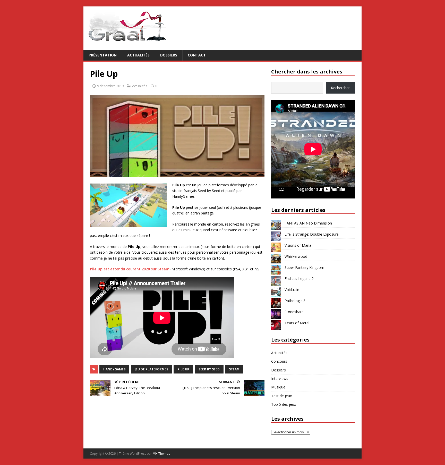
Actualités (138, 55)
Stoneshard (294, 311)
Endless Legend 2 (299, 278)
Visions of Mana (298, 245)
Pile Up (183, 369)
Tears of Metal (297, 322)
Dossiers (168, 55)
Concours (279, 361)
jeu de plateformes (151, 369)
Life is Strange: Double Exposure (312, 234)
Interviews (279, 378)
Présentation (103, 55)
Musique (278, 387)
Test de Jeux (281, 395)
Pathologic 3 (295, 300)
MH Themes (161, 453)
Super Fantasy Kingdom (304, 267)
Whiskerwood (296, 256)
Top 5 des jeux (283, 404)
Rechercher (340, 87)
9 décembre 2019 (110, 86)
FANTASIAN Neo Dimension (308, 223)
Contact (197, 55)
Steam (234, 369)
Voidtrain (292, 289)
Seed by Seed (209, 369)
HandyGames (114, 369)
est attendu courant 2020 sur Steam (129, 269)
